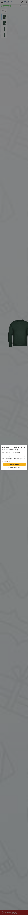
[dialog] (14, 457)
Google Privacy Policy (6, 461)
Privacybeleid (17, 453)
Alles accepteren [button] (14, 464)
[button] (14, 467)
